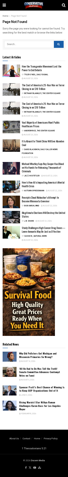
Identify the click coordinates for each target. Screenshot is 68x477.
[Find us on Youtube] (34, 468)
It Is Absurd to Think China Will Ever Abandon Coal (43, 143)
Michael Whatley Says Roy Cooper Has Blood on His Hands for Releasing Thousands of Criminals (43, 167)
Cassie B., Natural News (35, 236)
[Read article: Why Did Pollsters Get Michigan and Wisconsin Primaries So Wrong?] (10, 357)
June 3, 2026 (26, 395)
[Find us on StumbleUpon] (39, 468)
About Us (14, 438)
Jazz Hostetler (32, 176)
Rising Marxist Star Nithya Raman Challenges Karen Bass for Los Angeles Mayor (40, 405)
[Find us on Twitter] (30, 468)
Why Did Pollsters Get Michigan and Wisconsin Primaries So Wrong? (37, 355)
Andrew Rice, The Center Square (39, 131)
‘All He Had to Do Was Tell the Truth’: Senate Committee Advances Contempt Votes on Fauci (39, 372)
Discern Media (38, 460)
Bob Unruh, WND (31, 206)
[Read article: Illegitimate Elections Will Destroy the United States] (11, 217)
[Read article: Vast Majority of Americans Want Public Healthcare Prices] (11, 127)
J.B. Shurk (29, 221)
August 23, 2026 (30, 78)
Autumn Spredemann (34, 191)
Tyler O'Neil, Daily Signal (36, 74)
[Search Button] (63, 5)
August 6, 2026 (27, 380)
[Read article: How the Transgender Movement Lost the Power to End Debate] (11, 71)
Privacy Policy (51, 438)
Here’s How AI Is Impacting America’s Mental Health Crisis (43, 184)
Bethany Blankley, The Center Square (42, 93)
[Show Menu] (4, 5)
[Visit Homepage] (34, 5)
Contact (26, 438)
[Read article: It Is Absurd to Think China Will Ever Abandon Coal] (11, 145)
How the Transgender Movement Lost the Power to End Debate (41, 68)
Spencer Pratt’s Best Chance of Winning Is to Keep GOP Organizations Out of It (42, 389)
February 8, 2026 (28, 413)
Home (5, 16)
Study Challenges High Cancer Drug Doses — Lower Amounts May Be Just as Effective (43, 229)
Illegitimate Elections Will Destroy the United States (43, 214)
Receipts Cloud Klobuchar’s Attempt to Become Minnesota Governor (40, 199)
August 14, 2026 (28, 361)
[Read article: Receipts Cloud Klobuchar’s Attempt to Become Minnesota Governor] (11, 202)
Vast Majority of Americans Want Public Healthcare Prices (41, 124)
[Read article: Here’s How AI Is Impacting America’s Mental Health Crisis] (11, 187)
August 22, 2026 (50, 176)
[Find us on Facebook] (26, 468)
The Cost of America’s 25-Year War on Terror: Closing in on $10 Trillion (43, 87)
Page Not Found (19, 16)
